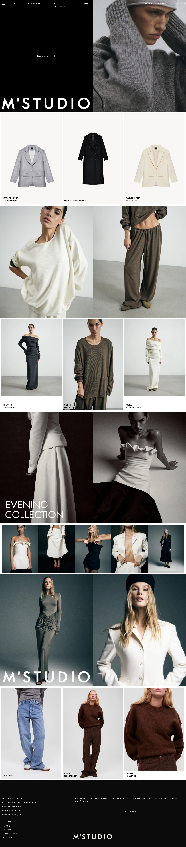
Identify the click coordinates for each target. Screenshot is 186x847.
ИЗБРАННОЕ (164, 3)
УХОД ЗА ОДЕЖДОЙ (11, 814)
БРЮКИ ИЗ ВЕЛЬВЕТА (70, 774)
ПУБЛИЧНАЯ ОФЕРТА (11, 806)
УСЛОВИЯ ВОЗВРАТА (11, 810)
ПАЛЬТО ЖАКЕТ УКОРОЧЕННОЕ (133, 199)
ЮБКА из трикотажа (9, 406)
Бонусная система (13, 833)
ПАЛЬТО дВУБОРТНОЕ (75, 200)
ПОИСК (148, 3)
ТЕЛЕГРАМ (7, 837)
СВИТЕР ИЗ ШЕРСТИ (132, 774)
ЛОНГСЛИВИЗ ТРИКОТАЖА (72, 406)
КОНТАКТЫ (8, 830)
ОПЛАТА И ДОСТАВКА (12, 798)
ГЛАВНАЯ (7, 821)
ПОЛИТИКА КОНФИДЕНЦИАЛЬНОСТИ (20, 802)
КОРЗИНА (180, 3)
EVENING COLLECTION (34, 509)
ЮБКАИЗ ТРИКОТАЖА (133, 406)
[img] (139, 56)
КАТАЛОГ (7, 826)
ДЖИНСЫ (8, 775)
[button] (128, 812)
